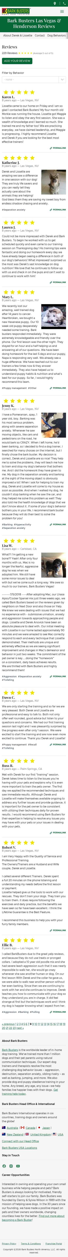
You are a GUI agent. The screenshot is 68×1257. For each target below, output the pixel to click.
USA (60, 1134)
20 (3, 1028)
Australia (12, 1128)
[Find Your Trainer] (55, 3)
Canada (30, 1128)
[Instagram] (11, 1166)
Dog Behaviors (56, 35)
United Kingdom (40, 1134)
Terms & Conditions (31, 1244)
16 (54, 1024)
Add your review (17, 61)
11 (39, 1024)
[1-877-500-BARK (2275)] (64, 3)
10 (35, 1024)
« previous (8, 1024)
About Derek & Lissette (17, 35)
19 (64, 1024)
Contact (40, 35)
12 (42, 1024)
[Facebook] (4, 1166)
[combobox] (9, 79)
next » (20, 1028)
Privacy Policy (9, 1244)
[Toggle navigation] (62, 11)
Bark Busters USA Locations (19, 1148)
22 (10, 1028)
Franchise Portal (54, 1244)
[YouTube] (18, 1166)
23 (14, 1028)
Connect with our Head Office (20, 1141)
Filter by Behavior (13, 73)
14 (48, 1024)
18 (60, 1024)
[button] (62, 79)
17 (57, 1024)
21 (7, 1028)
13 (45, 1024)
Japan (46, 1128)
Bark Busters (10, 1050)
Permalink (59, 148)
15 (51, 1024)
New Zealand (15, 1134)
